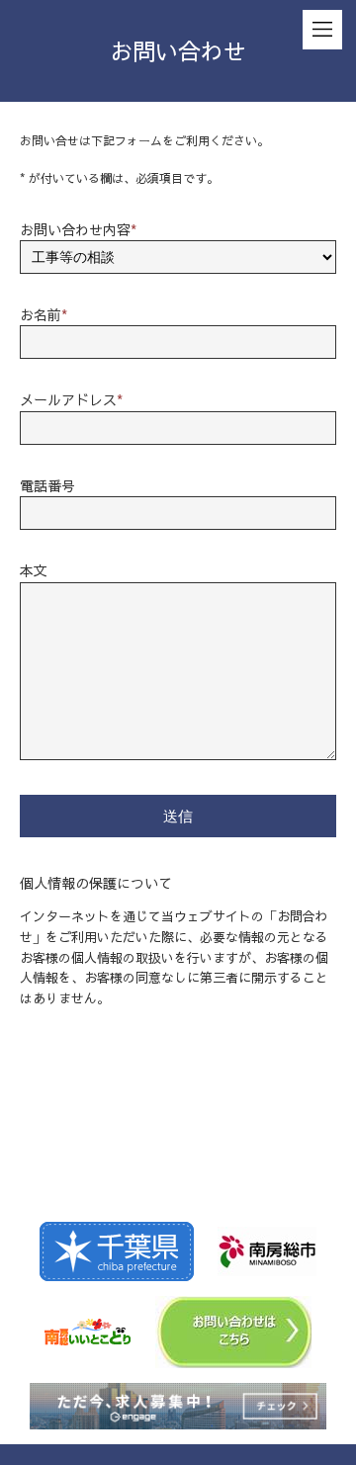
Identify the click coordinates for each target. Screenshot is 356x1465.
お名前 (43, 314)
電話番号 (47, 485)
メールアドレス (71, 399)
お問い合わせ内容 (78, 229)
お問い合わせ (178, 50)
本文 (33, 570)
